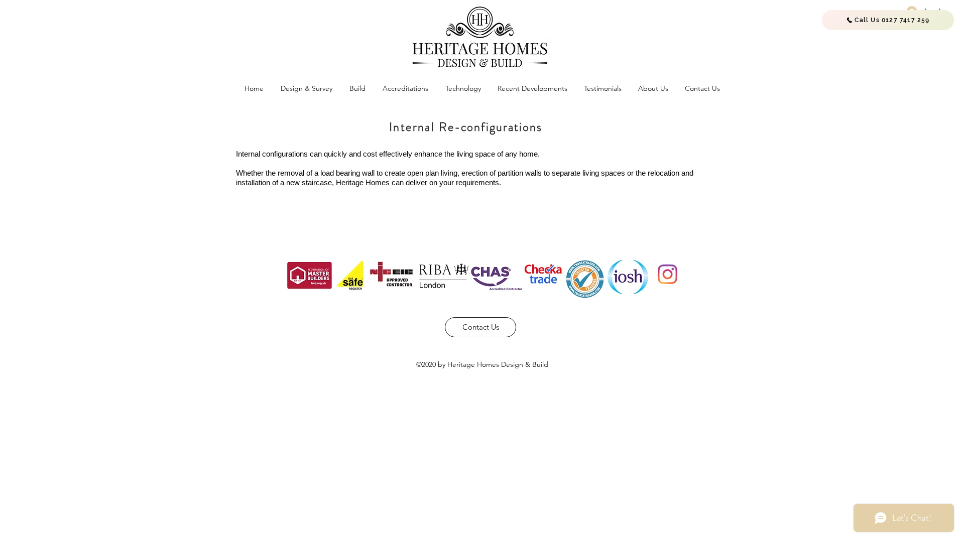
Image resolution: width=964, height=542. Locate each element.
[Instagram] (667, 274)
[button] (306, 88)
